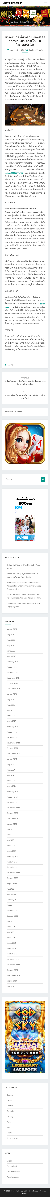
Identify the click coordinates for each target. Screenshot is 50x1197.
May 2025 (10, 710)
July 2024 (10, 764)
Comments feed (13, 1171)
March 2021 (11, 943)
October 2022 (12, 878)
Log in (9, 1161)
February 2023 (12, 856)
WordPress (33, 1191)
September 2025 (13, 688)
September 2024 (13, 753)
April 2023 (11, 845)
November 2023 (13, 807)
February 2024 (12, 791)
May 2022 (10, 889)
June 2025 (11, 705)
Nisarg (25, 1194)
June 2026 (11, 640)
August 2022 (12, 883)
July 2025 (10, 699)
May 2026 (10, 645)
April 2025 (11, 715)
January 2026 (12, 667)
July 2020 (10, 986)
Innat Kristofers (12, 3)
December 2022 (13, 867)
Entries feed (12, 1166)
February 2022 (12, 899)
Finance (10, 1105)
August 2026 (12, 629)
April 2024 (11, 780)
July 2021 (10, 921)
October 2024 (12, 748)
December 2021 (13, 910)
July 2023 (10, 829)
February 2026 (12, 661)
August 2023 (12, 824)
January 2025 (12, 732)
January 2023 (12, 862)
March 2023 (11, 851)
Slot (8, 1127)
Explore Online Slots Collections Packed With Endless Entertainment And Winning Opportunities (24, 585)
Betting (10, 1095)
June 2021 (11, 926)
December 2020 (13, 959)
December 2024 (13, 737)
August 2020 (12, 981)
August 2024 (12, 759)
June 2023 (11, 834)
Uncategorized (13, 1138)
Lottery (10, 1116)
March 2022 (11, 894)
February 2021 (12, 948)
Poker (9, 1122)
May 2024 (10, 775)
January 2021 (12, 953)
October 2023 (12, 813)
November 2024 (13, 743)
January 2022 (12, 905)
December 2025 (13, 672)
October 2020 (12, 970)
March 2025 (11, 721)
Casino (10, 365)
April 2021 (11, 937)
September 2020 (13, 975)
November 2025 (13, 678)
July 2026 (10, 634)
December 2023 (13, 802)
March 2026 (11, 656)
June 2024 (11, 770)
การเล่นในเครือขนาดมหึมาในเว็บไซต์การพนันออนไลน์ (25, 395)
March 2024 (11, 786)
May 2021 (10, 932)
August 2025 (12, 694)
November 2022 (13, 872)
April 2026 (11, 651)
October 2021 (12, 916)
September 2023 (13, 818)
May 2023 (10, 840)
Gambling (11, 1111)
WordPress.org (13, 1177)
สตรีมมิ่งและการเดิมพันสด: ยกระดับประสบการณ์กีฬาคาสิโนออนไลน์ (25, 381)
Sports (9, 1132)
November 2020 (13, 964)
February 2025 (12, 726)
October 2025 (12, 683)
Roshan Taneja (36, 50)
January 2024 (12, 797)
